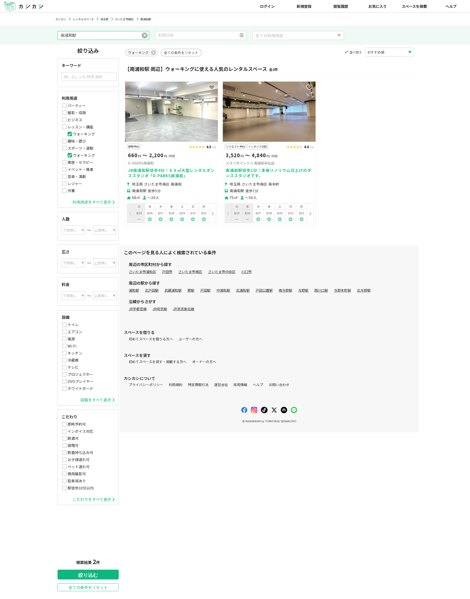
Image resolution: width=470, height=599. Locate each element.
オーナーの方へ (204, 361)
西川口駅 (321, 290)
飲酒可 (73, 438)
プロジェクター (80, 374)
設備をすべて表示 (95, 400)
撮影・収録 (77, 112)
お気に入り (377, 6)
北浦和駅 (243, 290)
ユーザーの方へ (190, 338)
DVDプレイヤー (81, 381)
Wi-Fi (72, 345)
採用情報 (240, 384)
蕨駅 (191, 290)
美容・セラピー (80, 162)
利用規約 (175, 384)
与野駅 (303, 290)
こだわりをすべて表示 (91, 499)
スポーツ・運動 (80, 148)
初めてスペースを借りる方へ (151, 338)
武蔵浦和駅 (173, 290)
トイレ (73, 324)
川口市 (246, 271)
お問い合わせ (279, 384)
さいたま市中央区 (221, 271)
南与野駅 (285, 290)
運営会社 (221, 384)
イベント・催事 (80, 169)
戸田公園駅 (264, 290)
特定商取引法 (198, 384)
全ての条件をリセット (88, 587)
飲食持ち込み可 (80, 452)
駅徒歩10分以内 (81, 487)
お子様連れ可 (79, 459)
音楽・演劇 (77, 176)
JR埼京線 (160, 308)
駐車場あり (77, 480)
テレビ (73, 367)
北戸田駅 (152, 290)
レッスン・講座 (80, 126)
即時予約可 (77, 424)
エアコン (75, 331)
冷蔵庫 (73, 360)
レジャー (75, 183)
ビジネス (75, 119)
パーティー (77, 105)
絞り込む (88, 575)
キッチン (75, 352)
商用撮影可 (77, 473)
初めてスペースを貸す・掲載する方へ (158, 361)
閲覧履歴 (340, 6)
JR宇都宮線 (138, 308)
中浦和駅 (223, 290)
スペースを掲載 (414, 6)
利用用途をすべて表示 (91, 202)
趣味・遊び (77, 141)
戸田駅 (205, 290)
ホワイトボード (80, 388)
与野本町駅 (342, 290)
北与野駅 (364, 290)
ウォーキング (84, 133)
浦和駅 (134, 290)
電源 (71, 338)
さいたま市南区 (190, 271)
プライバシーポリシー (146, 384)
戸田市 (167, 271)
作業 (71, 190)
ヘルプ (451, 6)
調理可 (73, 445)
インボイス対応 (80, 431)
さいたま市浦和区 (142, 271)
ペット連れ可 (79, 466)
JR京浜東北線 (183, 308)
